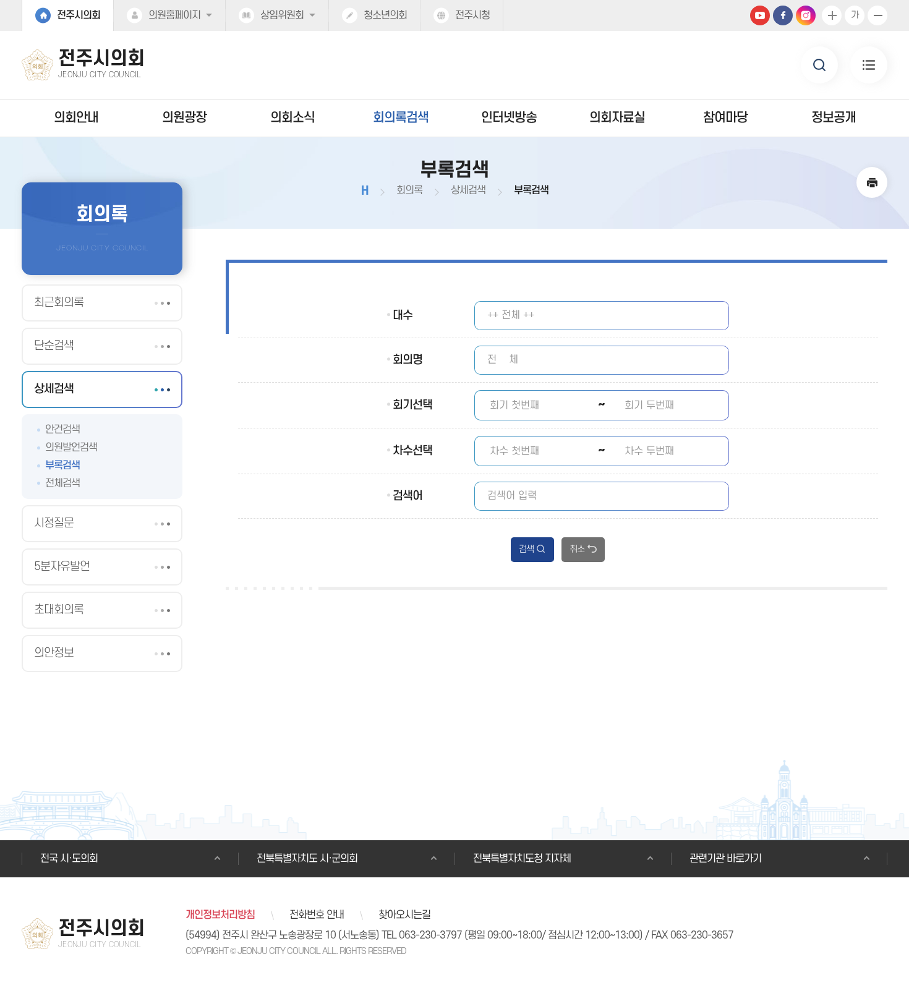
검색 (526, 549)
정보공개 (833, 118)
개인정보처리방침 (220, 915)
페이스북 (783, 15)
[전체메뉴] (868, 64)
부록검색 (62, 465)
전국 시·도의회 (69, 858)
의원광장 (184, 118)
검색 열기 (819, 64)
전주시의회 (78, 15)
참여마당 (725, 118)
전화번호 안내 (316, 915)
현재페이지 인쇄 (871, 182)
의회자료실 (617, 118)
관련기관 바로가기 (725, 858)
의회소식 (292, 118)
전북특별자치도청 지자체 (522, 858)
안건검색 (62, 429)
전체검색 (62, 483)
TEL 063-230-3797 (422, 935)
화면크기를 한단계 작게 (877, 15)
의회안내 (76, 118)
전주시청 (472, 15)
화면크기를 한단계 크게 (832, 15)
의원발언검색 (71, 447)
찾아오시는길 (404, 915)
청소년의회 (385, 15)
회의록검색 (401, 118)
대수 (402, 315)
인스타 (806, 15)
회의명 (407, 360)
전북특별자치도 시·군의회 (307, 858)
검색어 (407, 496)
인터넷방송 (509, 118)
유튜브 (760, 15)
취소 (577, 549)
